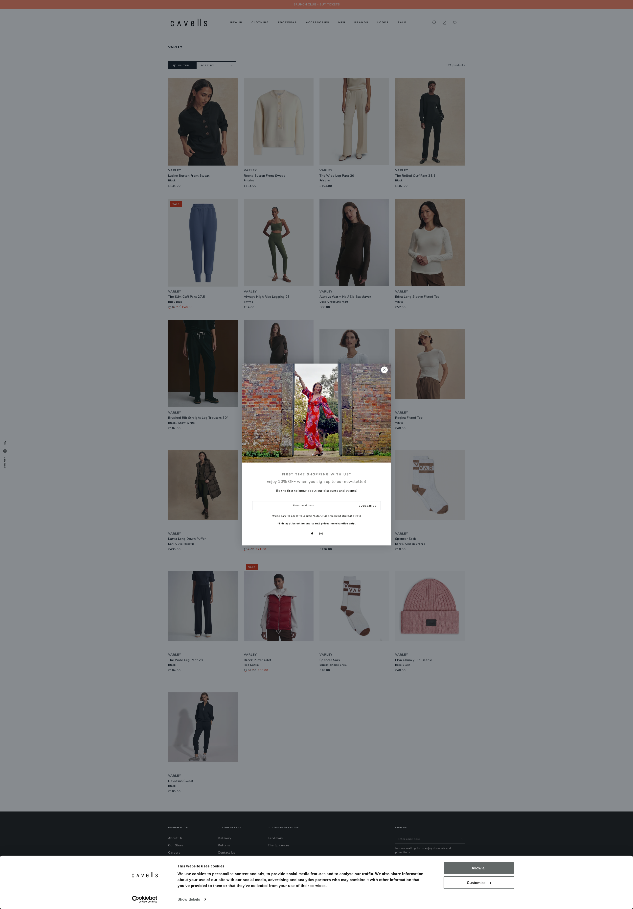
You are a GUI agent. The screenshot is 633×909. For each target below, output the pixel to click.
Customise (476, 882)
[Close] (384, 370)
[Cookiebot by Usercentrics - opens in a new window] (144, 899)
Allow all (479, 868)
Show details (189, 899)
